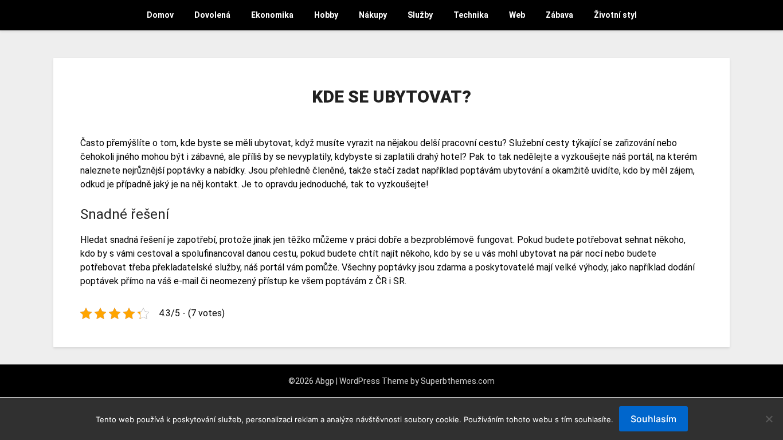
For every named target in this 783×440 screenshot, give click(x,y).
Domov (160, 14)
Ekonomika (272, 14)
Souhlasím (653, 419)
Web (517, 14)
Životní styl (615, 14)
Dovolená (212, 14)
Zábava (559, 14)
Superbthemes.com (458, 381)
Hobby (326, 14)
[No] (768, 419)
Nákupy (373, 14)
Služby (420, 14)
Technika (470, 14)
